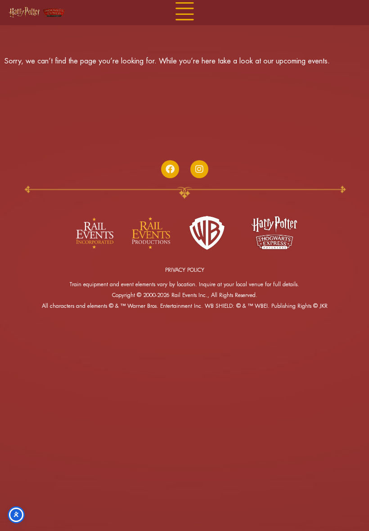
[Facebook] (170, 169)
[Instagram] (199, 169)
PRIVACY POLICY (184, 270)
